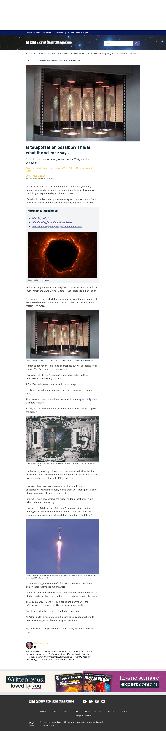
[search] (136, 43)
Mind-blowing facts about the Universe (52, 222)
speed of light (86, 399)
